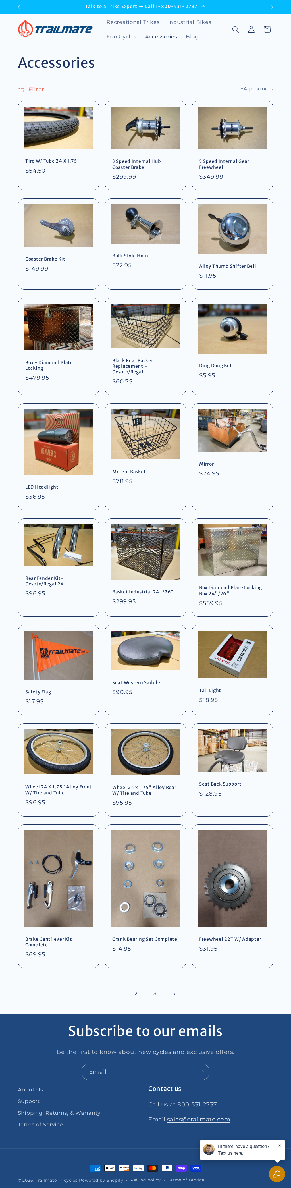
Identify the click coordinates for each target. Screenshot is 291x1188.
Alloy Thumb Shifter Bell (227, 266)
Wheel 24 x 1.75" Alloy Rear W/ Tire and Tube (144, 790)
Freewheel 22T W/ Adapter (230, 939)
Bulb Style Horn (130, 255)
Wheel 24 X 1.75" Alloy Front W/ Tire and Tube (58, 789)
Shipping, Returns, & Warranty (59, 1113)
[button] (236, 29)
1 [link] (117, 993)
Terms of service (186, 1180)
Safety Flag (38, 692)
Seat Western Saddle (136, 682)
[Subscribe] (201, 1072)
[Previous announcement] (19, 7)
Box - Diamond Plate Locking (49, 365)
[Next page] (174, 994)
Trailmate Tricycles (57, 1180)
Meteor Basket (129, 471)
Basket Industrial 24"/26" (143, 592)
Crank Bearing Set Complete (144, 939)
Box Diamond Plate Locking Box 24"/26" (230, 590)
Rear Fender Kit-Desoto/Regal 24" (46, 580)
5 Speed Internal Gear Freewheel (224, 164)
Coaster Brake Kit (45, 259)
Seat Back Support (220, 784)
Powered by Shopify (101, 1180)
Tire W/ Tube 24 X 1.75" (52, 161)
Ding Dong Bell (216, 365)
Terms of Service (40, 1124)
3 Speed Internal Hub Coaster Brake (136, 164)
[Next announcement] (272, 7)
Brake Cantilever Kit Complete (48, 941)
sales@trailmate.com (198, 1119)
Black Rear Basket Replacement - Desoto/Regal (132, 366)
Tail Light (210, 690)
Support (29, 1101)
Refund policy (145, 1180)
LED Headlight (41, 487)
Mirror (206, 464)
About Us (30, 1090)
